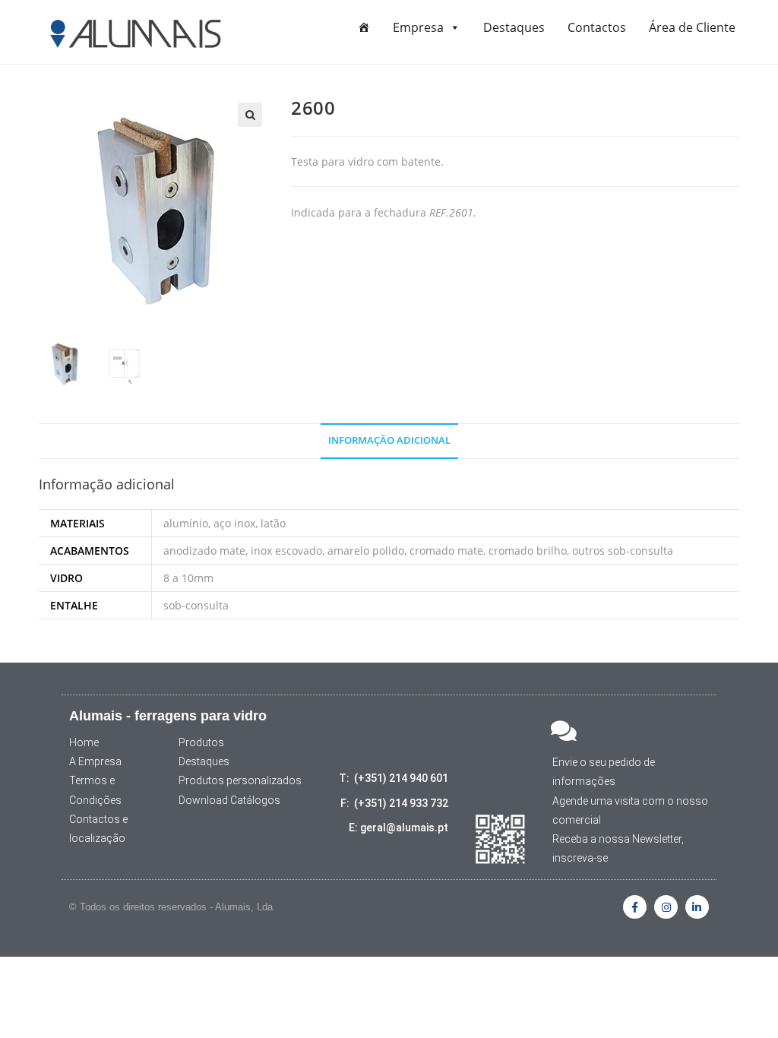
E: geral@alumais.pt (398, 827)
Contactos (597, 27)
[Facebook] (635, 907)
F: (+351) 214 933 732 (394, 803)
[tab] (389, 441)
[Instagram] (666, 907)
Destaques (514, 27)
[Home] (364, 27)
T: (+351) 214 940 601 (393, 778)
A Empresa (95, 761)
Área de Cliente (692, 27)
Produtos (201, 742)
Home (84, 742)
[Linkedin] (697, 907)
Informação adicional (389, 440)
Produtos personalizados (240, 780)
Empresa (418, 27)
